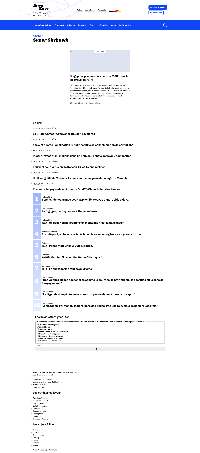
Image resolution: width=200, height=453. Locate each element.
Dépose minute (39, 411)
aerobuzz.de (114, 10)
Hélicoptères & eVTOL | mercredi (53, 331)
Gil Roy (85, 103)
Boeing (36, 438)
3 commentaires (95, 103)
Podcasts (102, 10)
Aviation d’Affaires (40, 398)
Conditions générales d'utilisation (47, 382)
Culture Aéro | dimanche (50, 341)
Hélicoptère (103, 25)
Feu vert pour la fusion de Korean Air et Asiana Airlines (69, 167)
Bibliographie (38, 435)
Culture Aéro (125, 25)
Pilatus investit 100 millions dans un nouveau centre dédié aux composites (82, 156)
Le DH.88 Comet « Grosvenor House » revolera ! (64, 134)
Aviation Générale (43, 25)
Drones (36, 443)
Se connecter (156, 13)
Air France (37, 432)
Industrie (82, 25)
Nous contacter (39, 387)
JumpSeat (89, 10)
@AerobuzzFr (39, 372)
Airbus (36, 430)
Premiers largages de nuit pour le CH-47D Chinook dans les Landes (76, 189)
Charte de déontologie (42, 379)
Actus (79, 10)
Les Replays (38, 375)
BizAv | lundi (44, 327)
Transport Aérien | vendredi (51, 336)
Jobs (113, 25)
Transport (59, 25)
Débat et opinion (40, 406)
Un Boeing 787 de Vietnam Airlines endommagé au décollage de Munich (80, 178)
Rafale (35, 445)
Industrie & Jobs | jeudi (49, 334)
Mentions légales (40, 384)
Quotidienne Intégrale (49, 324)
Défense (71, 25)
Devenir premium (158, 7)
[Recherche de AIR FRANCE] (164, 25)
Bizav (92, 25)
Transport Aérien (49, 139)
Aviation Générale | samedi (51, 338)
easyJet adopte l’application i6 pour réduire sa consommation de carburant (83, 145)
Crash (35, 440)
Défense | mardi (46, 329)
